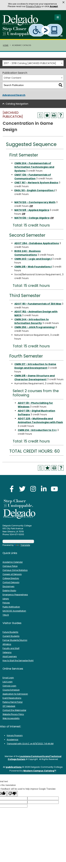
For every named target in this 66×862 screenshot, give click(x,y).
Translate (25, 545)
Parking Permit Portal (13, 702)
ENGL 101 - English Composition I (34, 190)
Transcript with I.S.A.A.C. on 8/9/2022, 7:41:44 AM (30, 743)
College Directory (11, 578)
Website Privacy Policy (13, 714)
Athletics (7, 644)
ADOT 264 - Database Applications (36, 243)
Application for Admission (15, 694)
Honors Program (15, 735)
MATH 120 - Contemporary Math (35, 202)
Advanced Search (13, 95)
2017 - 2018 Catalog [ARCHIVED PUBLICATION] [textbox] (30, 63)
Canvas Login (9, 686)
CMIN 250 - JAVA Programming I (34, 327)
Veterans (7, 652)
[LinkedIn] (44, 488)
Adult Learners (10, 656)
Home (5, 45)
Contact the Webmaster (14, 710)
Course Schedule (11, 690)
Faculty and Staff (11, 648)
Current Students (11, 636)
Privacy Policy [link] (33, 6)
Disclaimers (8, 586)
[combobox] (33, 63)
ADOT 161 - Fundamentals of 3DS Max (37, 303)
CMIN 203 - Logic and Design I (33, 259)
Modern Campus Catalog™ (39, 770)
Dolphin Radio (9, 590)
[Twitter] (22, 488)
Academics (12, 739)
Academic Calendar (13, 562)
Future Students (10, 632)
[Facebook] (12, 488)
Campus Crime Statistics (15, 570)
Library (6, 598)
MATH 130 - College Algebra (31, 218)
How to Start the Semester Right (18, 660)
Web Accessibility (11, 718)
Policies (6, 602)
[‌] (21, 24)
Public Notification (11, 607)
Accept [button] (54, 6)
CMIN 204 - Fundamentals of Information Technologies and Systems (34, 167)
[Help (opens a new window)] (60, 115)
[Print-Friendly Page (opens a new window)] (54, 115)
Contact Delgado (11, 582)
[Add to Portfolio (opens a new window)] (47, 115)
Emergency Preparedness (15, 594)
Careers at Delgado (12, 574)
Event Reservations (12, 698)
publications (14, 767)
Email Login (8, 677)
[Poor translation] (12, 793)
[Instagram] (33, 488)
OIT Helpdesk (9, 706)
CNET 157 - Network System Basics (36, 182)
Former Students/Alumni (15, 640)
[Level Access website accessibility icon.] (45, 30)
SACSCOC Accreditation (14, 611)
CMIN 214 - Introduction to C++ (37, 430)
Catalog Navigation (17, 103)
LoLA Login (8, 681)
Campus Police (10, 566)
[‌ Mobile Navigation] (57, 17)
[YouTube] (54, 488)
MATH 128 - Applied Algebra (31, 210)
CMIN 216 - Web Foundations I (33, 266)
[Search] (60, 85)
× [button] (63, 2)
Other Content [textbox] (12, 78)
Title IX (6, 615)
